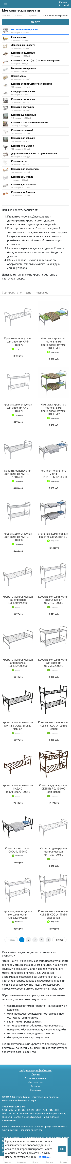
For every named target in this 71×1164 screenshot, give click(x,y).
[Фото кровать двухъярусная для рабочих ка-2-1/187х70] (17, 382)
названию (42, 292)
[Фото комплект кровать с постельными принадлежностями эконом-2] (53, 382)
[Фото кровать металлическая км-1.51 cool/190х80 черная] (17, 700)
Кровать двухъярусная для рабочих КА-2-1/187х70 (17, 407)
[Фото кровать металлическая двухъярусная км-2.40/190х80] (53, 575)
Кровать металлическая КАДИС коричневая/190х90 (18, 788)
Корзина (63, 2)
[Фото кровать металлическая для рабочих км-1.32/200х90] (17, 637)
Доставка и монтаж (35, 1078)
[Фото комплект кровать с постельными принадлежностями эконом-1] (53, 316)
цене (28, 292)
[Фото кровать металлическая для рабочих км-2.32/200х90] (53, 637)
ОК (62, 1149)
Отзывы (35, 1086)
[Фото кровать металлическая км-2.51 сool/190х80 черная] (53, 700)
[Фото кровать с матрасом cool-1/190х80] (17, 826)
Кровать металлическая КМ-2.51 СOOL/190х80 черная (53, 725)
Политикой (43, 1157)
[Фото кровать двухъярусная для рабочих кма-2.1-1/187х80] (17, 512)
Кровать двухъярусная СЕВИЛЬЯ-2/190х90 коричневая (53, 788)
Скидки (36, 1074)
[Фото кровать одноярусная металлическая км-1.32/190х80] (53, 826)
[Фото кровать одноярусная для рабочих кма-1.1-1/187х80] (17, 449)
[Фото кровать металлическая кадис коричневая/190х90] (17, 763)
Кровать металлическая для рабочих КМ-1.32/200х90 (18, 662)
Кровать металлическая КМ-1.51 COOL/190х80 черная (18, 725)
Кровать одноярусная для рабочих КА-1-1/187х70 (17, 341)
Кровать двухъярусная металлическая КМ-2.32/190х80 (17, 914)
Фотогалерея (35, 1082)
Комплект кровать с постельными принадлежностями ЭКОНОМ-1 (53, 343)
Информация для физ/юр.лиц (35, 1070)
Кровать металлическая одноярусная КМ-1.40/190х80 (18, 600)
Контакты (35, 1090)
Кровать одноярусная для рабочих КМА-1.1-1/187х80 (17, 474)
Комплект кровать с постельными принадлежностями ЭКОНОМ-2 (53, 409)
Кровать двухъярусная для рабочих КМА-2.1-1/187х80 (17, 537)
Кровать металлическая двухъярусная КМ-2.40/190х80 (53, 600)
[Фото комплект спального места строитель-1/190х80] (53, 449)
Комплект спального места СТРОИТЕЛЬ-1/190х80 (53, 474)
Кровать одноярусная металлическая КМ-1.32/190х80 (53, 851)
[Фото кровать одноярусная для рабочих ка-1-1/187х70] (17, 316)
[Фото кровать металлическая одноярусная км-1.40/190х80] (17, 575)
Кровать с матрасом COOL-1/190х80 (18, 850)
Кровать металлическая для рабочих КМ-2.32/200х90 (53, 662)
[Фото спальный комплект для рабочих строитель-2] (53, 512)
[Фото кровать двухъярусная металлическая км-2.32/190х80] (17, 889)
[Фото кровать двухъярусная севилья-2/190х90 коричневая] (53, 763)
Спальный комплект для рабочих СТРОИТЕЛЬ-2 (53, 535)
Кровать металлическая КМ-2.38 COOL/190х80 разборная (53, 914)
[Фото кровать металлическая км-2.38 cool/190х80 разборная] (53, 889)
